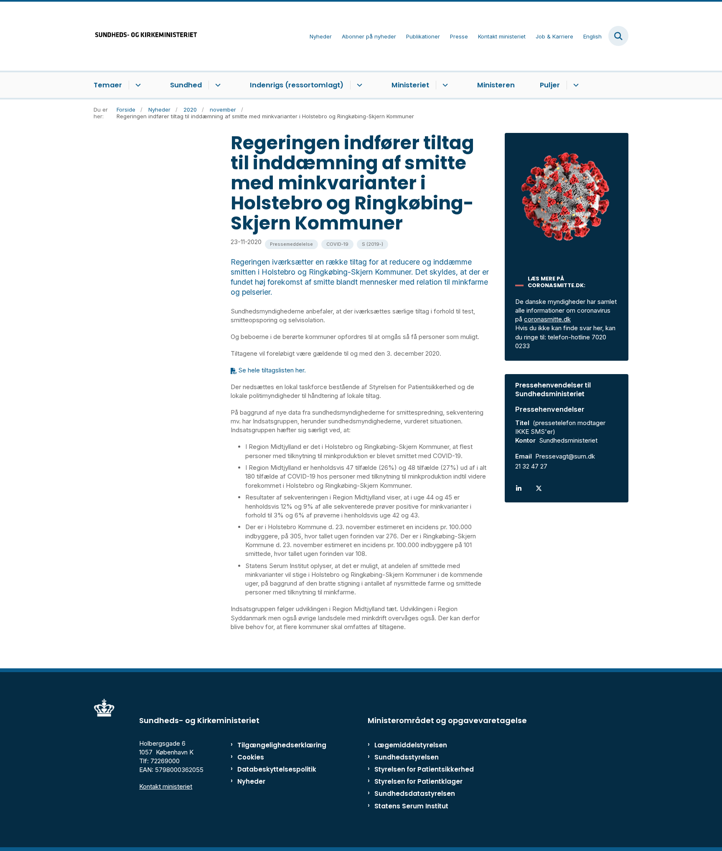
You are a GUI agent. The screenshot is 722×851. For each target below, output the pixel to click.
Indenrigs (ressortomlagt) (296, 85)
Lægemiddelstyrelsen (410, 745)
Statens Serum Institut (411, 806)
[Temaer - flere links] (137, 85)
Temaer (108, 85)
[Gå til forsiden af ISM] (146, 36)
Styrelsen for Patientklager (418, 781)
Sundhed (186, 85)
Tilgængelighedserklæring (273, 745)
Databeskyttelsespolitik (273, 769)
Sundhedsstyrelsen (406, 757)
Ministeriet (410, 85)
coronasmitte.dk (547, 319)
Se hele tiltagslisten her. (272, 370)
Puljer (550, 85)
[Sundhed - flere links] (216, 85)
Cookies (250, 757)
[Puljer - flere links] (575, 85)
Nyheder (251, 781)
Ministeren (496, 85)
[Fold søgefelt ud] (618, 36)
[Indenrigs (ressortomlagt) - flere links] (358, 85)
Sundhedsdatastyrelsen (414, 793)
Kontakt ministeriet (165, 786)
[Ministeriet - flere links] (444, 85)
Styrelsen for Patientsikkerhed (424, 769)
